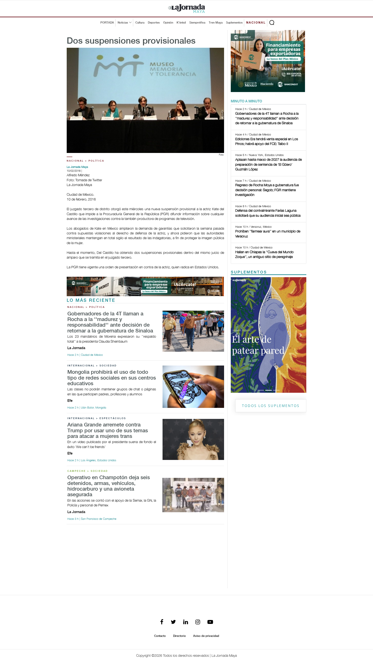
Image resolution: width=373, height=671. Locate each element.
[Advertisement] (145, 558)
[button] (236, 335)
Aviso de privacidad (206, 636)
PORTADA (107, 22)
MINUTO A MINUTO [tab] (246, 101)
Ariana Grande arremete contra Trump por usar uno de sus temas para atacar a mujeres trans (107, 430)
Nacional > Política (85, 161)
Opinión (168, 22)
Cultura (139, 22)
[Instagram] (197, 622)
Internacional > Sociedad (92, 365)
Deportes (154, 22)
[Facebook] (162, 622)
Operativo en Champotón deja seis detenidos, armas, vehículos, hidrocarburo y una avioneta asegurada (108, 486)
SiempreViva (197, 22)
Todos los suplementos (271, 405)
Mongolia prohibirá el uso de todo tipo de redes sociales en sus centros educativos (111, 378)
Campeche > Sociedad (87, 471)
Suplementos (234, 22)
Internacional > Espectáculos (96, 418)
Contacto (160, 636)
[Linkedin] (185, 622)
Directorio (179, 636)
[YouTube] (210, 622)
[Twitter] (173, 622)
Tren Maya (216, 22)
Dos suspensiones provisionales (131, 41)
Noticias (123, 22)
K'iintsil (181, 22)
